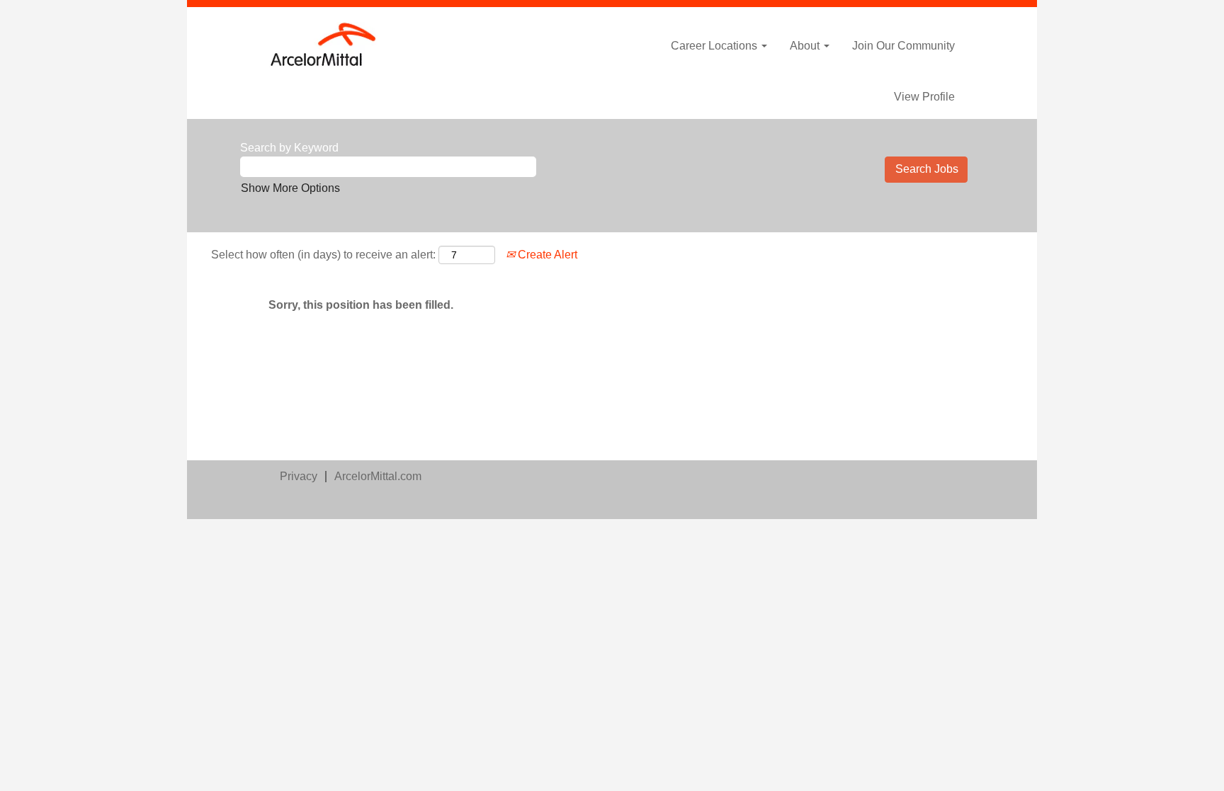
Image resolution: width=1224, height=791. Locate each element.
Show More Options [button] (290, 188)
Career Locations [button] (715, 46)
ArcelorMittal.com (377, 476)
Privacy (298, 476)
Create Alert (546, 255)
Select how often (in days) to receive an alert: (323, 255)
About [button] (806, 46)
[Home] (323, 44)
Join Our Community (903, 46)
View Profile (924, 97)
